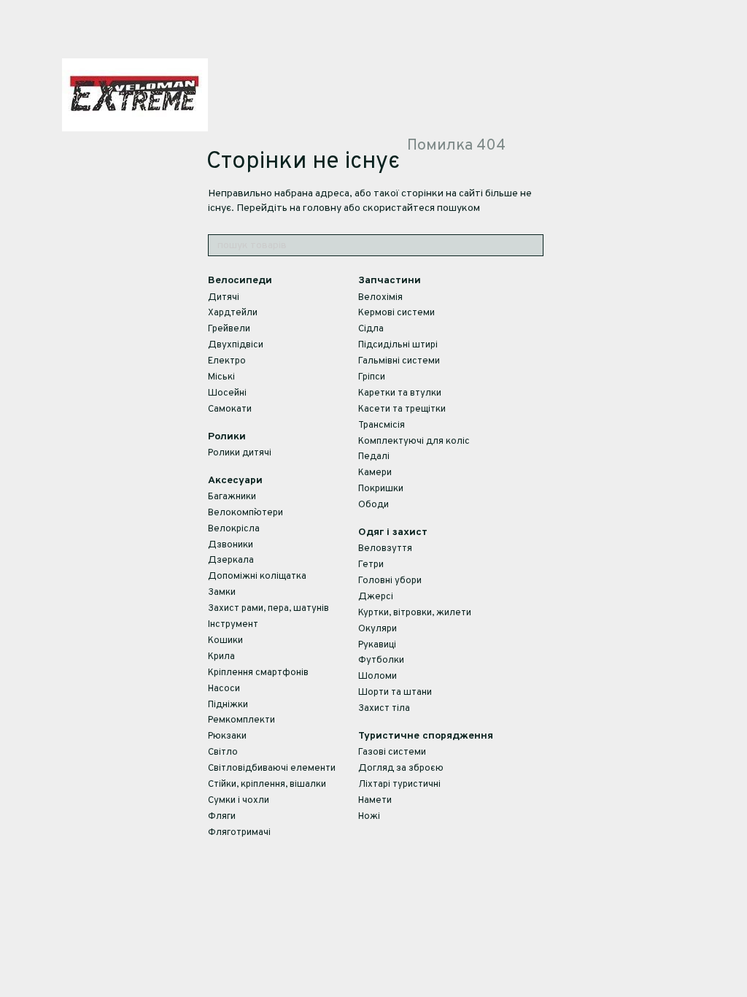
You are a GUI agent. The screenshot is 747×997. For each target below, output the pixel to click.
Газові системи (392, 752)
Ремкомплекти (241, 720)
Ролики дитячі (239, 453)
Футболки (381, 660)
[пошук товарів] (531, 245)
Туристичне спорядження (425, 736)
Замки (222, 592)
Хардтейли (233, 313)
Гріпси (371, 377)
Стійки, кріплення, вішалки (267, 784)
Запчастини (389, 280)
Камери (375, 473)
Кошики (225, 641)
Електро (227, 361)
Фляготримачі (239, 833)
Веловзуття (385, 549)
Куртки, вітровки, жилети (414, 613)
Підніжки (228, 705)
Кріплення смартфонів (258, 673)
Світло (223, 752)
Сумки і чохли (238, 801)
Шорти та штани (395, 692)
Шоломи (377, 676)
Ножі (369, 817)
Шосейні (227, 393)
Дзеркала (231, 560)
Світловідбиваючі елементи (272, 768)
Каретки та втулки (399, 393)
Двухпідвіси (235, 345)
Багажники (232, 497)
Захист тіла (384, 709)
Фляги (222, 817)
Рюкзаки (227, 736)
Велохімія (380, 298)
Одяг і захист (392, 532)
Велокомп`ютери (245, 513)
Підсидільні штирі (398, 345)
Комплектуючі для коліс (414, 441)
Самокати (230, 409)
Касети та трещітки (402, 409)
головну (322, 208)
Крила (221, 657)
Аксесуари (235, 480)
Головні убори (390, 581)
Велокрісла (234, 529)
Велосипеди (240, 280)
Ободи (373, 505)
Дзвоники (230, 545)
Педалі (374, 457)
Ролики (227, 437)
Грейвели (229, 329)
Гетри (371, 565)
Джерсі (375, 597)
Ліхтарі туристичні (399, 784)
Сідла (371, 329)
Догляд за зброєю (401, 768)
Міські (221, 377)
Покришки (380, 489)
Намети (375, 801)
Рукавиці (377, 645)
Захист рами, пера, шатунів (268, 609)
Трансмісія (381, 425)
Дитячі (223, 298)
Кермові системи (396, 313)
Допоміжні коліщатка (257, 576)
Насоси (224, 689)
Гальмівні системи (399, 361)
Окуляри (377, 629)
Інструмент (233, 625)
